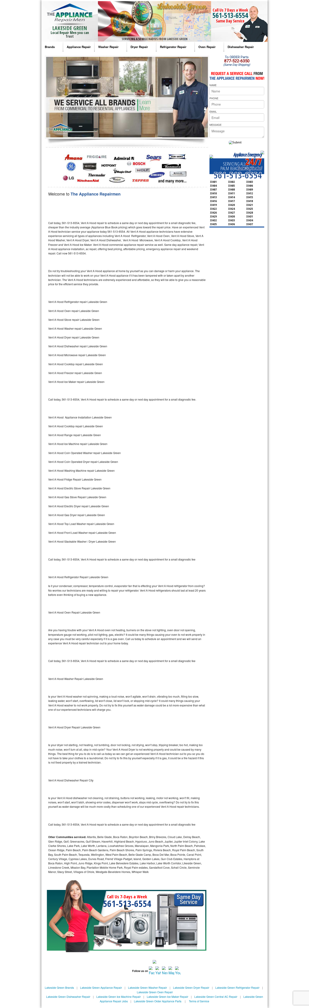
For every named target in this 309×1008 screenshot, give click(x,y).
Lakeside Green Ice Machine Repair (118, 996)
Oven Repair (207, 47)
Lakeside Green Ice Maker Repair (167, 996)
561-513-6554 (230, 15)
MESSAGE (215, 124)
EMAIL (213, 111)
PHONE (213, 98)
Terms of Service (199, 1001)
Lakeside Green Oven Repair (155, 992)
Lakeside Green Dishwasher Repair (68, 996)
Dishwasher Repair (241, 47)
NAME (212, 85)
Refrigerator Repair (173, 47)
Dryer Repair (139, 47)
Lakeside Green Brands (59, 987)
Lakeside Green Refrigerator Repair (237, 987)
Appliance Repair (79, 47)
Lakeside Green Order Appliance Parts (157, 1001)
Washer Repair (108, 47)
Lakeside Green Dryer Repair (191, 987)
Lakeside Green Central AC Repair (215, 996)
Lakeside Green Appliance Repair (101, 987)
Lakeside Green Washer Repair (147, 987)
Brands (50, 47)
